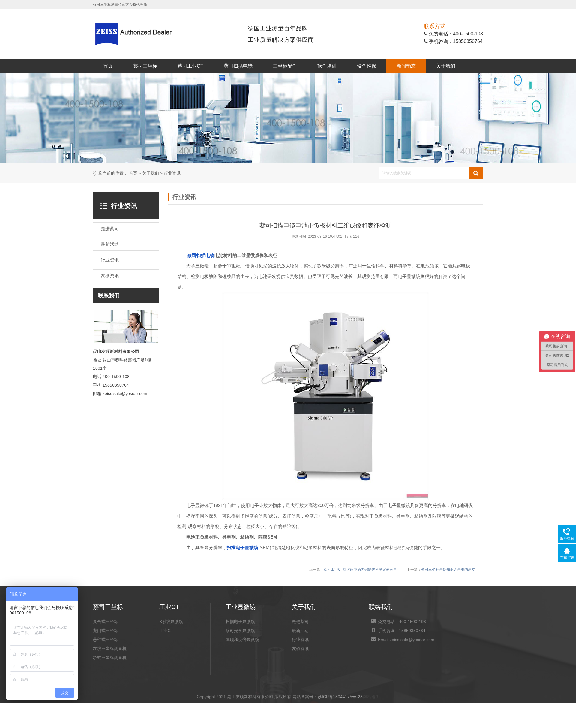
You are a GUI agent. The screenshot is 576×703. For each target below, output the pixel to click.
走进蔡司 (300, 621)
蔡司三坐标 (145, 66)
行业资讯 (172, 173)
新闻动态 (406, 66)
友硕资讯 (300, 648)
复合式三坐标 (105, 621)
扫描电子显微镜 (242, 547)
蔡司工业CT (190, 66)
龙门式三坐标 (105, 630)
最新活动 (300, 630)
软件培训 (327, 66)
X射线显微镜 (171, 621)
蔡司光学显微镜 (240, 630)
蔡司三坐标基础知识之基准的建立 (448, 569)
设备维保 (366, 66)
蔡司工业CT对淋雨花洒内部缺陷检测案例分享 (360, 569)
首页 (108, 66)
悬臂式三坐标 (105, 639)
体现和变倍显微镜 (242, 639)
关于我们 (445, 66)
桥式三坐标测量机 (110, 657)
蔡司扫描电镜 (238, 66)
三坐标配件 (285, 66)
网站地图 (371, 696)
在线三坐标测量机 (110, 648)
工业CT (166, 630)
